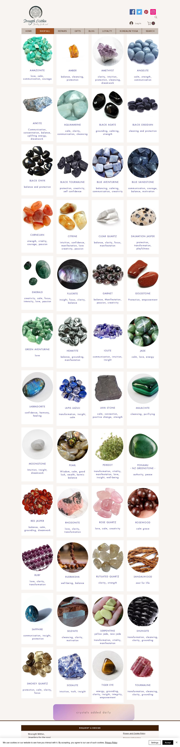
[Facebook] (132, 12)
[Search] (156, 17)
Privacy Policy (111, 742)
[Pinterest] (146, 12)
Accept (168, 742)
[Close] (176, 742)
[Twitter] (139, 12)
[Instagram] (153, 12)
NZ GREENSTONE (143, 468)
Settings (154, 742)
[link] (151, 23)
